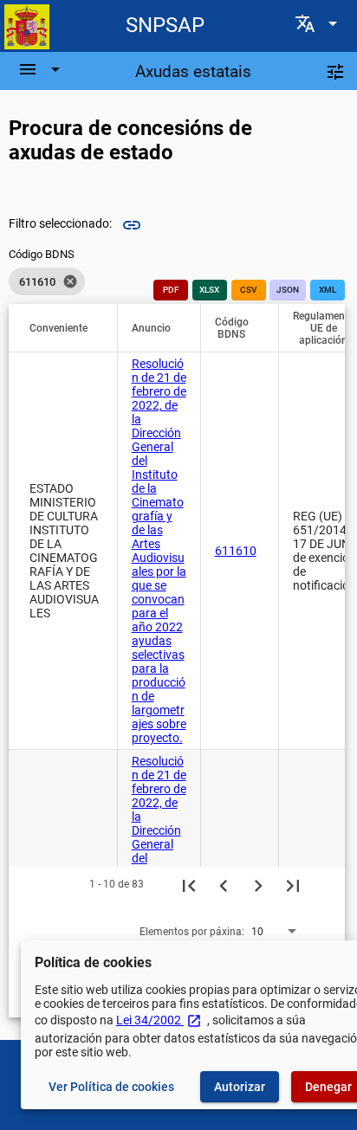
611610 (235, 551)
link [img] (131, 225)
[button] (66, 328)
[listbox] (47, 281)
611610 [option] (48, 281)
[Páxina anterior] (223, 884)
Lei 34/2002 (159, 1020)
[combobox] (275, 931)
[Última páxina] (293, 884)
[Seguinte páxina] (258, 884)
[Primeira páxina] (189, 884)
